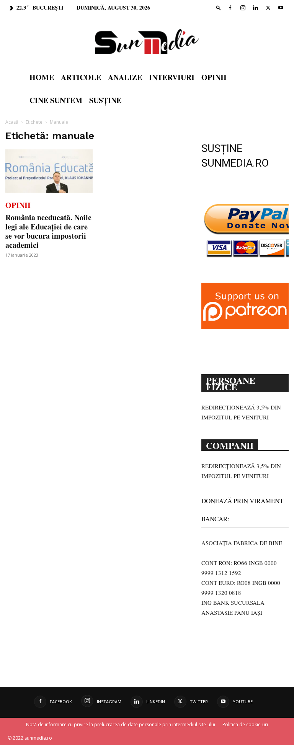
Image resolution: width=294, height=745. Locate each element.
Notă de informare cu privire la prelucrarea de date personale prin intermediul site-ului (120, 724)
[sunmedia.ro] (147, 41)
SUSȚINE (105, 100)
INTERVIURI (171, 77)
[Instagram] (242, 7)
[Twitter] (268, 7)
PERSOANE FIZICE (230, 382)
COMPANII (229, 444)
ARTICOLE (81, 77)
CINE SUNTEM (55, 100)
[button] (218, 7)
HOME (41, 77)
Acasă (11, 122)
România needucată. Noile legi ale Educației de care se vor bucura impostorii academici (48, 231)
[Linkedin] (255, 7)
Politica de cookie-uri (245, 724)
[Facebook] (230, 7)
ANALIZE (125, 77)
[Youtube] (280, 7)
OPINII (214, 77)
